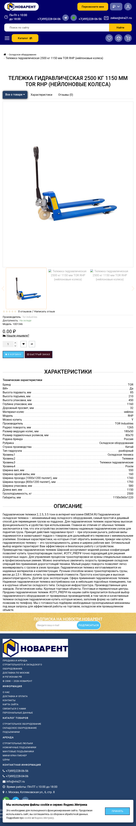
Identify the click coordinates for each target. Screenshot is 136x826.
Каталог (23, 38)
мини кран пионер (15, 755)
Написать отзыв (44, 311)
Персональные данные (18, 712)
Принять (117, 811)
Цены (6, 759)
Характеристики (41, 94)
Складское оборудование (20, 728)
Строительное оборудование (22, 724)
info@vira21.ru (15, 781)
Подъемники (11, 732)
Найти (120, 27)
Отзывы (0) (65, 94)
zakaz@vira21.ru (121, 18)
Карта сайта (10, 704)
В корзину (14, 354)
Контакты (9, 700)
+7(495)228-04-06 (49, 19)
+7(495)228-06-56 (90, 19)
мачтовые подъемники (18, 751)
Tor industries (29, 317)
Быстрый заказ (39, 354)
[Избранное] (109, 38)
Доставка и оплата (15, 696)
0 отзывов (24, 311)
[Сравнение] (118, 38)
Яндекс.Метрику (44, 817)
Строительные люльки (18, 743)
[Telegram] (65, 18)
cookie (28, 817)
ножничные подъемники (19, 747)
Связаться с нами (14, 708)
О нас (6, 692)
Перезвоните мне (93, 6)
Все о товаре (14, 94)
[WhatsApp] (73, 18)
